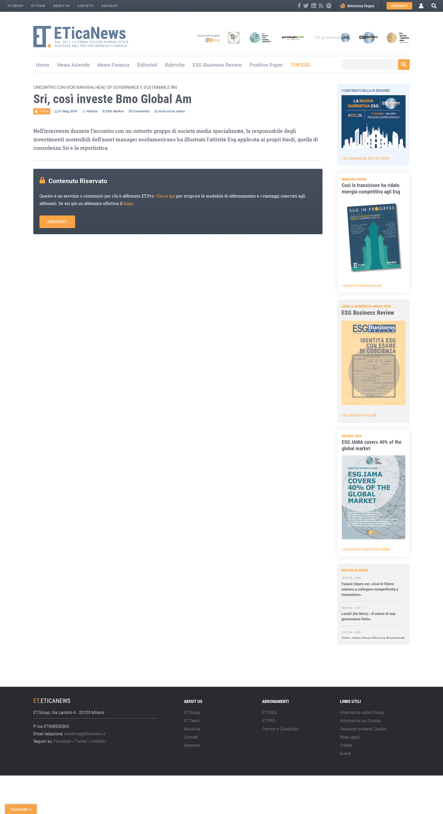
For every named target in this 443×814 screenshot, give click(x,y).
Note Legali (350, 737)
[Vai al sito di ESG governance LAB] (332, 38)
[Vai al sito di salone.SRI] (234, 38)
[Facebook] (299, 5)
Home (42, 64)
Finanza (120, 64)
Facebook (62, 741)
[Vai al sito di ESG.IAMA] (260, 38)
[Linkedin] (313, 5)
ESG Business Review (217, 64)
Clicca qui (165, 196)
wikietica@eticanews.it (84, 733)
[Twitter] (306, 5)
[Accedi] (421, 6)
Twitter (81, 741)
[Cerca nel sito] (434, 6)
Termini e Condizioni (280, 728)
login (128, 203)
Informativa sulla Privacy (362, 712)
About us (61, 6)
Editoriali (147, 64)
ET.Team (38, 6)
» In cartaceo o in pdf (359, 415)
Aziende (80, 64)
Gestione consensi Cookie (363, 728)
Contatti (85, 6)
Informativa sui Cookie (360, 720)
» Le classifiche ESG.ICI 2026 (365, 158)
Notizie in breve (354, 570)
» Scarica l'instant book (361, 285)
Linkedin (98, 741)
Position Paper (266, 64)
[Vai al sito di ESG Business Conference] (368, 38)
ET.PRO (268, 720)
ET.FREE (269, 712)
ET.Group (16, 6)
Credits (346, 745)
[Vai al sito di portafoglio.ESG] (293, 38)
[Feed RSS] (321, 5)
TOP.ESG (301, 64)
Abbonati (109, 6)
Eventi (345, 753)
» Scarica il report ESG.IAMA (366, 549)
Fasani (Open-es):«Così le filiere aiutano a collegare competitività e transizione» (369, 581)
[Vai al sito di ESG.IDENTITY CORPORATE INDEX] (398, 38)
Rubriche (175, 64)
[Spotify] (328, 5)
